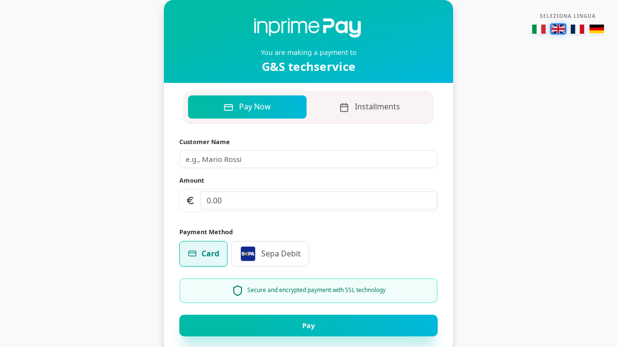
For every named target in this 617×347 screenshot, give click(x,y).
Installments (377, 106)
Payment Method (206, 231)
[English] (558, 28)
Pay (308, 325)
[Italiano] (539, 29)
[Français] (577, 29)
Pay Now (255, 106)
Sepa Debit (281, 253)
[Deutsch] (596, 29)
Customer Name (204, 141)
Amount (191, 180)
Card (210, 253)
